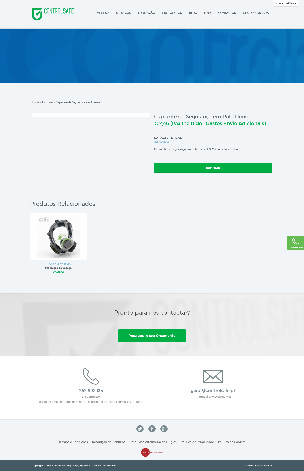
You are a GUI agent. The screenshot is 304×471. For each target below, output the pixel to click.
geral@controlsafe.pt (213, 390)
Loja (207, 13)
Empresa (102, 13)
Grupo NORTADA (256, 13)
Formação (146, 13)
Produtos (47, 102)
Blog (193, 13)
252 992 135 (91, 390)
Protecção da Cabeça (58, 268)
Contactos (227, 13)
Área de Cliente (287, 3)
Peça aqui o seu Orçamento (152, 335)
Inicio (35, 102)
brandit (268, 465)
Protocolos (172, 13)
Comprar (213, 168)
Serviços (123, 13)
